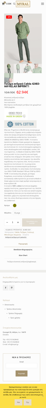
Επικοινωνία (9, 305)
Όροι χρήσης (15, 318)
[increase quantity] (18, 222)
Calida (17, 232)
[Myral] (23, 4)
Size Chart (23, 255)
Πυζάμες (23, 232)
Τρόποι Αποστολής (14, 309)
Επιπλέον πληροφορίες (23, 250)
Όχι (27, 402)
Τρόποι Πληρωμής (15, 313)
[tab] (23, 244)
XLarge (17, 213)
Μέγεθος (7, 213)
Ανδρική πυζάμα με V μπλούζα (15, 237)
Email (22, 362)
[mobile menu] (42, 4)
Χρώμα (7, 205)
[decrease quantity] (7, 222)
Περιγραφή (23, 244)
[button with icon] (5, 288)
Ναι (18, 402)
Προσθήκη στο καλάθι (32, 222)
